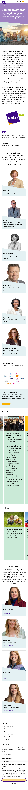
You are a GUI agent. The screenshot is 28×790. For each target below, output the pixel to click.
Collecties (6, 729)
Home (4, 5)
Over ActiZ (7, 737)
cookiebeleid (17, 776)
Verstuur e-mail (9, 613)
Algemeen (6, 761)
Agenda (6, 731)
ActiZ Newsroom (8, 734)
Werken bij (7, 739)
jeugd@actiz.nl (13, 583)
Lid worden (5, 403)
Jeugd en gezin (8, 754)
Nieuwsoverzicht (8, 726)
